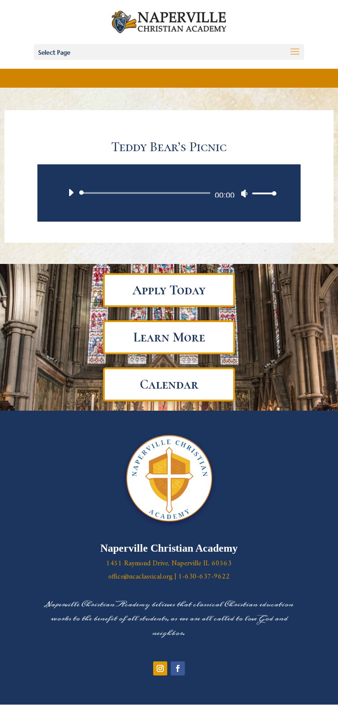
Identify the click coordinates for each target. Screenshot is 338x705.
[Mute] (244, 193)
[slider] (262, 193)
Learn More (169, 337)
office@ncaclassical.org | (143, 577)
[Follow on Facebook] (178, 668)
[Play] (71, 193)
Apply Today (169, 290)
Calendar (169, 384)
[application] (169, 193)
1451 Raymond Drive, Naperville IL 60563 (168, 563)
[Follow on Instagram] (160, 668)
